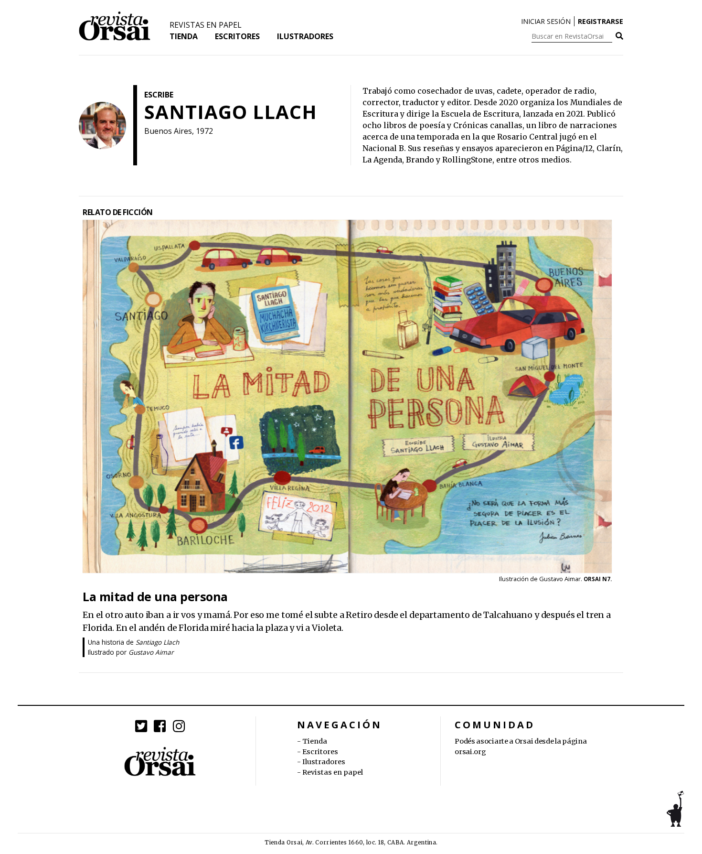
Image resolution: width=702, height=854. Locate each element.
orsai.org (470, 751)
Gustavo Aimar (151, 652)
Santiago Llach (157, 642)
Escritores (237, 36)
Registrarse (600, 21)
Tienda (184, 36)
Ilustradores (305, 36)
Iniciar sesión (546, 21)
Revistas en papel (206, 25)
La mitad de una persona (155, 596)
